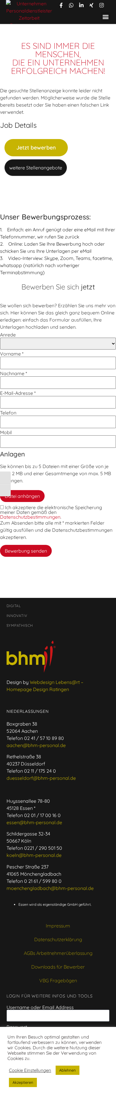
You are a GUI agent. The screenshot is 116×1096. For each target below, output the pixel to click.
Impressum (58, 926)
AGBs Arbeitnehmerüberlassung (58, 953)
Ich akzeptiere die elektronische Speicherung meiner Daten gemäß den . (51, 512)
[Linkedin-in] (81, 5)
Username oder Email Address (40, 1007)
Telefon (8, 412)
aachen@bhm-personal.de (36, 745)
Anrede (8, 334)
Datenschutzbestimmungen (30, 517)
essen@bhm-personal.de (34, 822)
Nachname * (13, 373)
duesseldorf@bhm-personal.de (41, 778)
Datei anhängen (22, 496)
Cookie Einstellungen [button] (30, 1070)
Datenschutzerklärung (58, 939)
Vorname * (11, 353)
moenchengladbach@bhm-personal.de (50, 888)
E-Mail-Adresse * (18, 393)
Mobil (6, 432)
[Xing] (91, 5)
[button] (106, 17)
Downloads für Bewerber (58, 967)
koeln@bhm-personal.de (34, 855)
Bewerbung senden (26, 551)
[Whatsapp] (71, 5)
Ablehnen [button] (67, 1070)
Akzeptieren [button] (22, 1082)
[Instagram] (101, 5)
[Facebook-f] (61, 5)
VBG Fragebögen (58, 980)
